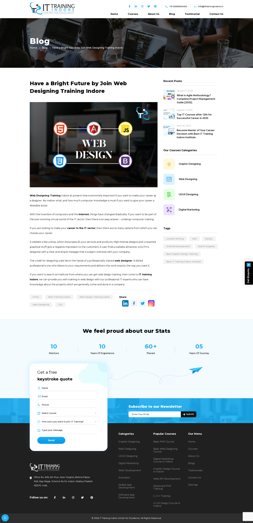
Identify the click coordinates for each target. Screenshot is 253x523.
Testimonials (195, 470)
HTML (36, 297)
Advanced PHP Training (162, 487)
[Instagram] (151, 303)
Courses (133, 14)
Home (114, 14)
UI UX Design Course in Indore (166, 504)
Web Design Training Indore (95, 297)
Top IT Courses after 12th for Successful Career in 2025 (194, 116)
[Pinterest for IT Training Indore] (92, 498)
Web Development (129, 470)
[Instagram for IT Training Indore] (73, 498)
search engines (206, 246)
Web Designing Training (45, 195)
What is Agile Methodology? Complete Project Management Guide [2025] (196, 99)
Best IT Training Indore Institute (183, 261)
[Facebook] (134, 303)
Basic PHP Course (163, 441)
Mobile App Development (126, 486)
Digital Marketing (189, 209)
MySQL (209, 238)
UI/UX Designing (188, 194)
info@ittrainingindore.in (210, 6)
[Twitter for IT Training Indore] (82, 498)
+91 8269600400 (178, 6)
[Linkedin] (125, 303)
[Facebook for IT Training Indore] (55, 498)
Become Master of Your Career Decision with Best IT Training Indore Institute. (196, 134)
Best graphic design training (182, 254)
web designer (123, 260)
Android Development (178, 246)
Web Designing (41, 304)
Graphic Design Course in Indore (166, 470)
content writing (175, 238)
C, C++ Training (161, 496)
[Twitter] (142, 303)
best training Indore (59, 297)
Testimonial (192, 14)
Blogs (191, 463)
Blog (172, 14)
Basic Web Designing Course (165, 450)
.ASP (194, 238)
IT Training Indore (108, 518)
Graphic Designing (190, 164)
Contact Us (216, 14)
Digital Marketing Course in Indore (163, 460)
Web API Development (167, 478)
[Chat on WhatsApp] (5, 518)
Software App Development (126, 496)
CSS (60, 304)
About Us (153, 14)
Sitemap (193, 484)
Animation (124, 477)
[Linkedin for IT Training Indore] (64, 498)
